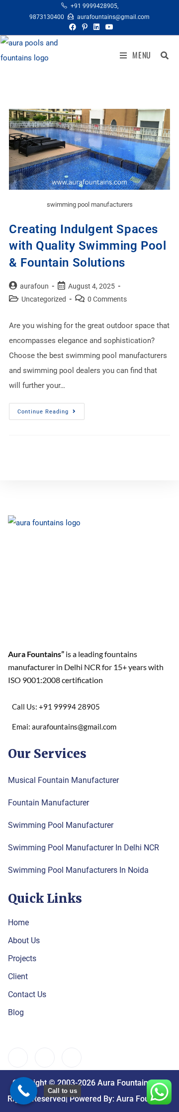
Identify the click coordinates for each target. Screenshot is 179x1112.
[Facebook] (18, 1058)
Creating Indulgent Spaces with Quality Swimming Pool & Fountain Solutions (88, 246)
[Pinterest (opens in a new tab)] (84, 26)
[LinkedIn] (45, 1058)
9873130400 (46, 16)
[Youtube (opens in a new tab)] (107, 26)
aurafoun (34, 286)
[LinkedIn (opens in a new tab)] (96, 26)
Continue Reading (51, 409)
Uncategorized (43, 299)
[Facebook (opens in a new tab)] (72, 26)
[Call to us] (23, 1091)
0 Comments (107, 299)
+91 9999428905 (94, 5)
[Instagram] (72, 1058)
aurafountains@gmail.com (113, 16)
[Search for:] (161, 55)
